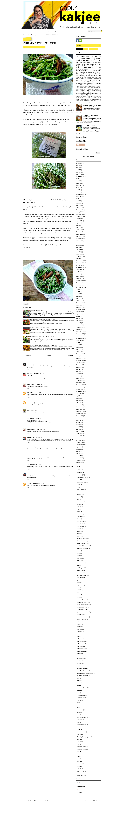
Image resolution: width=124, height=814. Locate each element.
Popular (79, 49)
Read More (60, 315)
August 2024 (79, 185)
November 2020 (80, 263)
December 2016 (80, 307)
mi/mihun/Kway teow (83, 670)
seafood (99, 85)
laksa (96, 102)
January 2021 (79, 258)
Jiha (28, 410)
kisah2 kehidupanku (82, 609)
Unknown (29, 392)
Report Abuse (81, 775)
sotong (85, 86)
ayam (96, 61)
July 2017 (78, 291)
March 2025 (79, 183)
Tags (85, 49)
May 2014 (78, 373)
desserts (79, 536)
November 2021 (80, 238)
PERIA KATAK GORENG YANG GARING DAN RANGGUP (43, 345)
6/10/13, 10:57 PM (36, 392)
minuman (79, 680)
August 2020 (79, 269)
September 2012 (80, 418)
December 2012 (80, 411)
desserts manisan (81, 541)
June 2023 (78, 201)
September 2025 (80, 176)
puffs (77, 93)
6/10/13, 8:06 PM (34, 364)
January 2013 (79, 409)
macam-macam (81, 658)
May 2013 (78, 400)
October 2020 (79, 265)
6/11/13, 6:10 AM (37, 418)
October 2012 (79, 416)
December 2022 (80, 214)
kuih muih (79, 62)
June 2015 (78, 345)
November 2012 (80, 413)
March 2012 (79, 431)
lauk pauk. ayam (81, 646)
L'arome (84, 85)
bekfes (78, 487)
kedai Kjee (88, 82)
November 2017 (80, 287)
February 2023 (79, 209)
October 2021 (79, 240)
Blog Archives (93, 49)
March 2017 (79, 300)
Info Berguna (96, 70)
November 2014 (80, 360)
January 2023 (79, 212)
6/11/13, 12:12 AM (33, 410)
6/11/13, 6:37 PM (37, 446)
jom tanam (79, 582)
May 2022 (78, 225)
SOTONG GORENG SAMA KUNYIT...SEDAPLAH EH (42, 319)
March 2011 (79, 458)
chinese (79, 519)
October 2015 (79, 336)
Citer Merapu (80, 526)
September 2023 (80, 194)
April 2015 (78, 349)
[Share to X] (27, 304)
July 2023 (78, 198)
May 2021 (78, 249)
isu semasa (96, 56)
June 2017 (78, 294)
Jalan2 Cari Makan (85, 66)
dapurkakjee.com (36, 800)
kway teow (79, 631)
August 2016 (79, 314)
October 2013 (79, 389)
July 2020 (78, 272)
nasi (78, 685)
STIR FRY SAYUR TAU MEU (39, 43)
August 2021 (79, 245)
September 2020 (80, 267)
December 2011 (80, 438)
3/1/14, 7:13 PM (40, 483)
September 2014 (80, 365)
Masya (28, 474)
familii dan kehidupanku (83, 548)
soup (93, 100)
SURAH (98, 100)
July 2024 (78, 187)
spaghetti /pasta (81, 746)
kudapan (92, 85)
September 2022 (80, 218)
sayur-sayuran (41, 34)
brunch (78, 85)
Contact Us (98, 800)
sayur (35, 34)
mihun (78, 678)
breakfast (89, 72)
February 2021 (79, 256)
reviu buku (87, 100)
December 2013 (80, 385)
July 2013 (78, 396)
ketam (94, 96)
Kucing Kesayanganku (92, 87)
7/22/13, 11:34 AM (35, 474)
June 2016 (78, 318)
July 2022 (78, 223)
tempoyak (83, 93)
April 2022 (78, 227)
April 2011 (78, 456)
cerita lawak (80, 514)
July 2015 (78, 342)
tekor (78, 759)
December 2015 (80, 331)
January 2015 (79, 356)
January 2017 (79, 305)
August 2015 (79, 340)
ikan (100, 64)
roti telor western (81, 724)
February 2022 (79, 232)
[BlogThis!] (25, 304)
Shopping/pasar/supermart (82, 99)
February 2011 (79, 460)
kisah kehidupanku (81, 599)
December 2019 (80, 278)
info (88, 90)
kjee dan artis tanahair (94, 78)
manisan (79, 661)
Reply (28, 369)
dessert (79, 533)
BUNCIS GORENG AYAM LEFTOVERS (39, 328)
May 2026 (78, 170)
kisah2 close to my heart (88, 59)
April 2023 (78, 205)
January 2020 (79, 276)
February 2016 (79, 327)
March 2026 (79, 174)
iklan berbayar (87, 96)
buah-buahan (80, 502)
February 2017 (79, 303)
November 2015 (80, 334)
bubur (78, 509)
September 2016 (80, 311)
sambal (81, 72)
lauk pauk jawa (92, 62)
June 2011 (78, 451)
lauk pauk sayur (81, 644)
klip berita (98, 66)
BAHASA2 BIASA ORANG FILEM (92, 105)
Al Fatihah (98, 72)
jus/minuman (79, 89)
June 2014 (78, 371)
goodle (80, 792)
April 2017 (78, 298)
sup (92, 83)
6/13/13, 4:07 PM (37, 455)
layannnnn (79, 82)
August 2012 (79, 420)
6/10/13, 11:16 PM (36, 402)
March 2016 (79, 325)
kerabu (93, 99)
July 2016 (78, 316)
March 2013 (79, 405)
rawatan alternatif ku (93, 93)
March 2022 (79, 229)
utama (24, 31)
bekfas (77, 90)
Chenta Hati (92, 97)
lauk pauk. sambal (81, 651)
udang (89, 77)
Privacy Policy (92, 800)
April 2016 (78, 323)
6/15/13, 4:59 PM (37, 464)
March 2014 (79, 378)
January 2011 (79, 462)
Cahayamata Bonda (32, 483)
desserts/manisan (82, 69)
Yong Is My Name (31, 373)
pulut (78, 715)
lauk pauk (80, 56)
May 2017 (78, 296)
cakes (97, 86)
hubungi (64, 31)
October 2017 (79, 289)
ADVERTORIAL (83, 102)
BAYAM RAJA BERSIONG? (36, 310)
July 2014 (78, 369)
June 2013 (78, 398)
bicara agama (92, 80)
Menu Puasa (79, 87)
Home (24, 34)
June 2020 (78, 274)
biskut (97, 83)
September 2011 (80, 444)
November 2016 (80, 309)
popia (77, 102)
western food (97, 82)
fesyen (92, 102)
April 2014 (78, 376)
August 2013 (79, 393)
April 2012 (78, 429)
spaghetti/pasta (94, 89)
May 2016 (78, 320)
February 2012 (79, 433)
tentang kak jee (55, 31)
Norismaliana (30, 437)
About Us (87, 800)
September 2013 (80, 391)
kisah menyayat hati (83, 83)
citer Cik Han (79, 97)
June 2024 (78, 190)
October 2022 (79, 216)
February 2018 (79, 283)
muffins (98, 97)
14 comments (41, 47)
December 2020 (80, 260)
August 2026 (79, 163)
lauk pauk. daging (81, 648)
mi (77, 666)
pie (86, 89)
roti (77, 78)
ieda (28, 364)
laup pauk (79, 653)
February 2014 (79, 380)
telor (96, 77)
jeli (82, 100)
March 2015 (79, 351)
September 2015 (80, 338)
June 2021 (78, 247)
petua (98, 96)
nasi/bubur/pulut (81, 70)
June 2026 (78, 167)
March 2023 (79, 207)
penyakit (85, 97)
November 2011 (80, 440)
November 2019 (80, 280)
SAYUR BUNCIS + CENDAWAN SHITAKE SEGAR (42, 336)
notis (83, 90)
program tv (79, 77)
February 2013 (79, 407)
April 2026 (78, 172)
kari (81, 80)
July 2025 (78, 178)
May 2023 (78, 203)
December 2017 (80, 285)
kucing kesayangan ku (82, 617)
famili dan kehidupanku (91, 75)
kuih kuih (79, 624)
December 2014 (80, 358)
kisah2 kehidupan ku (82, 607)
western (79, 768)
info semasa (80, 570)
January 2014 (79, 382)
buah (88, 102)
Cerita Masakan (33, 31)
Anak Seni (85, 58)
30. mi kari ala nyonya (89, 125)
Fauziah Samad (29, 47)
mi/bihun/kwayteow (82, 668)
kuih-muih (79, 629)
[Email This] (23, 304)
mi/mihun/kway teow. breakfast (85, 673)
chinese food (30, 34)
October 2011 (79, 442)
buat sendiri (97, 94)
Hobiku (90, 94)
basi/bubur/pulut (81, 482)
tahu (84, 95)
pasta (78, 693)
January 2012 (79, 436)
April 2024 (78, 192)
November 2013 (80, 387)
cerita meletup (44, 31)
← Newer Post (27, 355)
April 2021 (78, 252)
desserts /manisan (82, 538)
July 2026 (78, 165)
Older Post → (70, 355)
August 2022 (79, 221)
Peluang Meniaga (81, 695)
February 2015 (79, 354)
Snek (82, 78)
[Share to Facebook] (28, 304)
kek (78, 592)
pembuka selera (95, 92)
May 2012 (78, 427)
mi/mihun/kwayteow (86, 74)
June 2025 (78, 181)
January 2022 (79, 234)
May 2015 (78, 347)
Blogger (92, 156)
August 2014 (79, 367)
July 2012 (78, 422)
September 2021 (80, 243)
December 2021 (80, 236)
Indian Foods (95, 90)
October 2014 (79, 362)
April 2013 (78, 402)
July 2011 (78, 449)
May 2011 (78, 453)
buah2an (91, 86)
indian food (80, 560)
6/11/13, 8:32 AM (41, 429)
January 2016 (79, 329)
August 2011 (79, 447)
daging (92, 64)
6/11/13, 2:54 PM (38, 437)
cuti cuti (78, 95)
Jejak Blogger (79, 96)
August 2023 (79, 196)
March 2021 (79, 254)
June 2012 (78, 424)
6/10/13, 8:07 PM (40, 373)
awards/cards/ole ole (82, 92)
